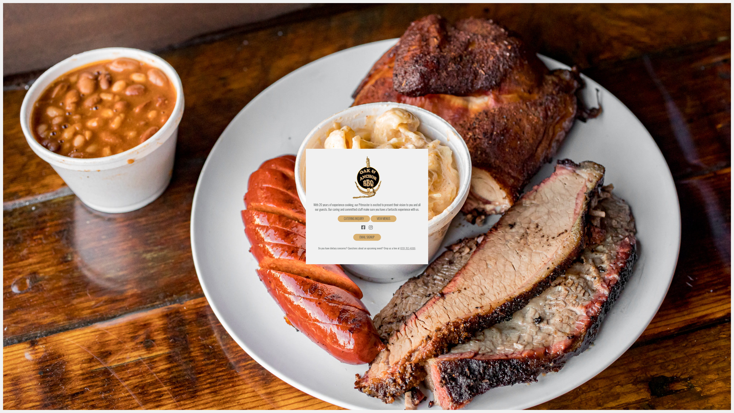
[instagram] (371, 227)
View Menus (383, 218)
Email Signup (367, 237)
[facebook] (363, 227)
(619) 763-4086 (407, 248)
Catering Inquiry (354, 218)
